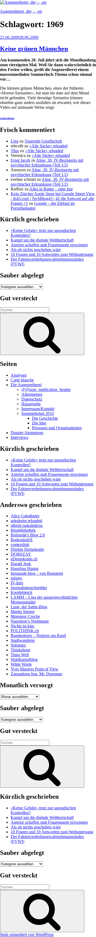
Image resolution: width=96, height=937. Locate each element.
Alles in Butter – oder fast (51, 189)
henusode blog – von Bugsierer (37, 573)
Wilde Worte (21, 664)
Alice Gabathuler (25, 516)
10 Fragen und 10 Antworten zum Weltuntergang (52, 254)
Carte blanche (22, 380)
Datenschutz (31, 399)
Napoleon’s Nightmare (30, 621)
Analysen (19, 375)
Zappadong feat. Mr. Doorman (36, 674)
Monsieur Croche (25, 616)
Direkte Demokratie (27, 549)
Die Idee (39, 423)
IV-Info (17, 583)
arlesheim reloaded (26, 520)
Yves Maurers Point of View (34, 669)
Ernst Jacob (20, 160)
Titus (15, 150)
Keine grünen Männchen (34, 48)
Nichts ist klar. (23, 626)
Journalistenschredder (29, 587)
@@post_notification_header (46, 389)
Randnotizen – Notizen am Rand (38, 635)
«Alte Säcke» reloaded (48, 146)
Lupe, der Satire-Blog (29, 607)
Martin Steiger (23, 611)
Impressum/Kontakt (37, 408)
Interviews (19, 437)
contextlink (20, 544)
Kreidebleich (21, 592)
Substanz (18, 645)
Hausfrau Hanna (24, 568)
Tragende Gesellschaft (43, 141)
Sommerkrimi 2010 (37, 413)
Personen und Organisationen (57, 428)
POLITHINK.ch (25, 630)
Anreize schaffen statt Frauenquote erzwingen (49, 245)
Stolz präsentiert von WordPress (27, 934)
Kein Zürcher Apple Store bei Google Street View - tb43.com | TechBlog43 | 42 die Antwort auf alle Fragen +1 (53, 198)
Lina (14, 141)
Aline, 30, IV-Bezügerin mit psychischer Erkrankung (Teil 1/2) (47, 162)
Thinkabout (20, 650)
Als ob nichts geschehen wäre (36, 249)
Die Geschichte (45, 418)
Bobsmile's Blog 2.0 (28, 535)
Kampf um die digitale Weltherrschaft (42, 240)
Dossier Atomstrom (27, 432)
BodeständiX (22, 540)
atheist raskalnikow (27, 525)
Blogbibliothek (23, 530)
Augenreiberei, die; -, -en (21, 11)
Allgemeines (31, 394)
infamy (16, 578)
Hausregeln (31, 404)
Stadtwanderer (23, 640)
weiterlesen (7, 118)
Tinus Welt (20, 654)
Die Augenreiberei (26, 384)
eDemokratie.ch (24, 559)
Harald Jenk (21, 563)
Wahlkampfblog (24, 659)
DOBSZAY (21, 554)
